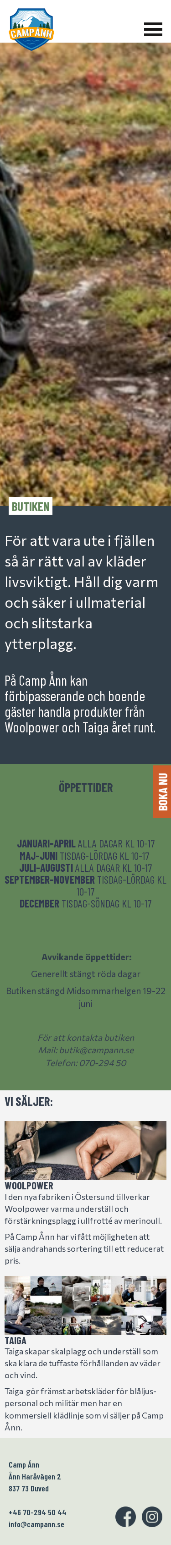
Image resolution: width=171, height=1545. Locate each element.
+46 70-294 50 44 (38, 1512)
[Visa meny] (153, 29)
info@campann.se (36, 1524)
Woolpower (29, 1185)
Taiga (15, 1340)
